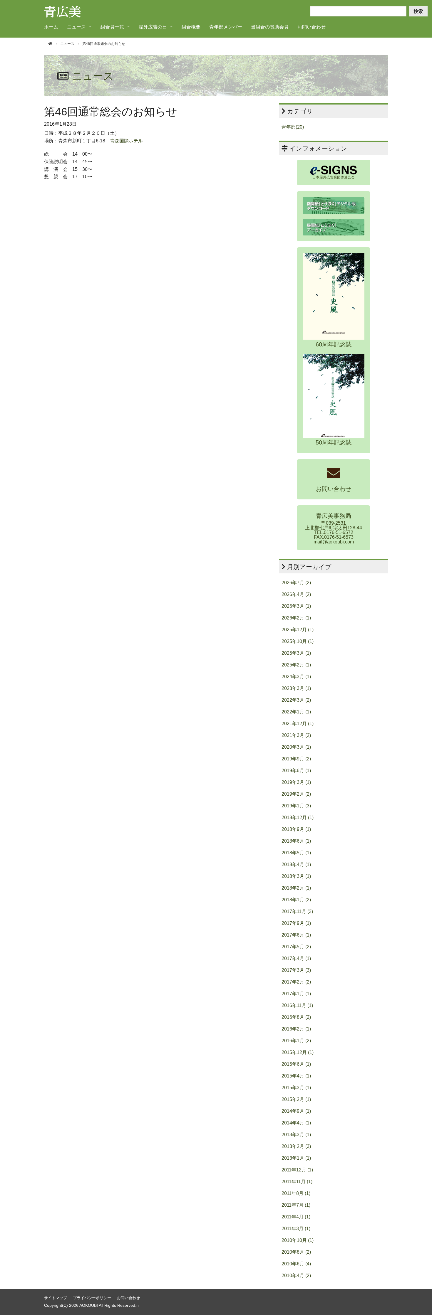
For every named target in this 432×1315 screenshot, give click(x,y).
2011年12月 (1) (297, 1169)
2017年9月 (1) (296, 923)
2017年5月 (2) (296, 946)
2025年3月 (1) (296, 653)
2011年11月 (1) (297, 1181)
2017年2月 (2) (296, 981)
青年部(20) (293, 126)
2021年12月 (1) (298, 723)
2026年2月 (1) (296, 617)
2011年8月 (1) (296, 1193)
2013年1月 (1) (296, 1158)
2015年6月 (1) (296, 1064)
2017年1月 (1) (296, 993)
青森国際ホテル (126, 140)
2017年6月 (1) (296, 934)
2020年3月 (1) (296, 747)
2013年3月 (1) (296, 1134)
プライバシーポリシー (92, 1298)
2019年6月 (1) (296, 770)
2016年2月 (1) (296, 1028)
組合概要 (191, 26)
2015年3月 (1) (296, 1087)
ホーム (51, 26)
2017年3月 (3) (296, 970)
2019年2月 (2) (296, 794)
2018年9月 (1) (296, 829)
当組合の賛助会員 (270, 26)
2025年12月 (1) (298, 629)
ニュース (67, 44)
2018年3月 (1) (296, 876)
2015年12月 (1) (298, 1052)
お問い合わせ (311, 26)
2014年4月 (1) (296, 1122)
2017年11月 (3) (297, 911)
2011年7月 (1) (296, 1205)
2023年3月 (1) (296, 688)
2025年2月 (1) (296, 664)
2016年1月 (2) (296, 1040)
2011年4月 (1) (296, 1216)
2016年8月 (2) (296, 1017)
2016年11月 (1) (297, 1005)
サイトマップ (55, 1298)
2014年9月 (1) (296, 1111)
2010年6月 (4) (296, 1263)
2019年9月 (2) (296, 758)
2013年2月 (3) (296, 1146)
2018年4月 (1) (296, 864)
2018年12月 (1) (298, 817)
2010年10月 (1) (298, 1240)
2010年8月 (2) (296, 1252)
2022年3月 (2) (296, 700)
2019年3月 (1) (296, 782)
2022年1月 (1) (296, 711)
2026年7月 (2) (296, 582)
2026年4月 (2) (296, 594)
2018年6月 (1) (296, 840)
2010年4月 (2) (296, 1275)
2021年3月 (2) (296, 735)
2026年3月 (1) (296, 606)
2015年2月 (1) (296, 1099)
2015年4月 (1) (296, 1075)
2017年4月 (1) (296, 958)
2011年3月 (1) (296, 1228)
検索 (418, 11)
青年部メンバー (225, 26)
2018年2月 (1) (296, 887)
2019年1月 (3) (296, 805)
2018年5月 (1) (296, 852)
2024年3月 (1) (296, 676)
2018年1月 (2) (296, 899)
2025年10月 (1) (298, 641)
